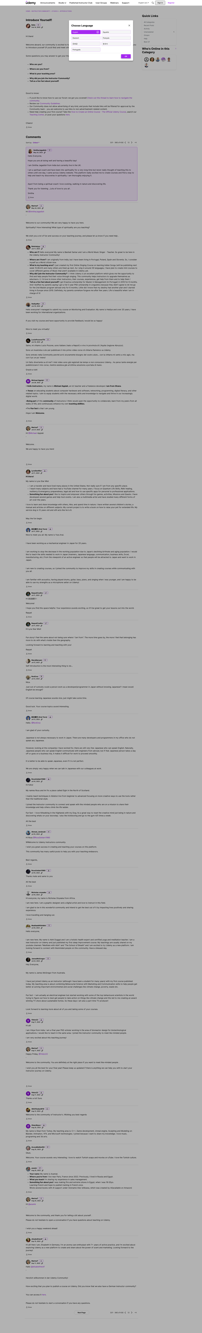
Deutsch (76, 38)
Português (76, 49)
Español (106, 32)
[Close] (129, 25)
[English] (31, 3)
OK (126, 56)
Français (106, 38)
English (75, 32)
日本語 (75, 44)
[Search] (153, 3)
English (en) (143, 3)
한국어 (105, 44)
